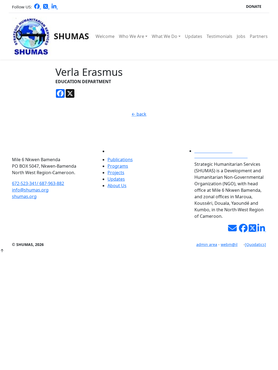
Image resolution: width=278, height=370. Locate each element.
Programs (118, 166)
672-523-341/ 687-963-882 (38, 183)
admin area (206, 244)
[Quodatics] (255, 244)
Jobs (241, 36)
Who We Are (131, 36)
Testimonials (219, 36)
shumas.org (24, 196)
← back (138, 114)
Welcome (105, 36)
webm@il (229, 244)
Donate (253, 6)
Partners (259, 36)
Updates (193, 36)
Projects (116, 173)
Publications (120, 160)
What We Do (164, 36)
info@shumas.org (30, 190)
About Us (117, 186)
